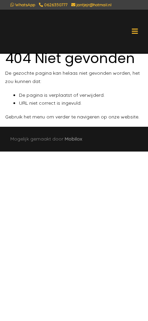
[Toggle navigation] (134, 31)
